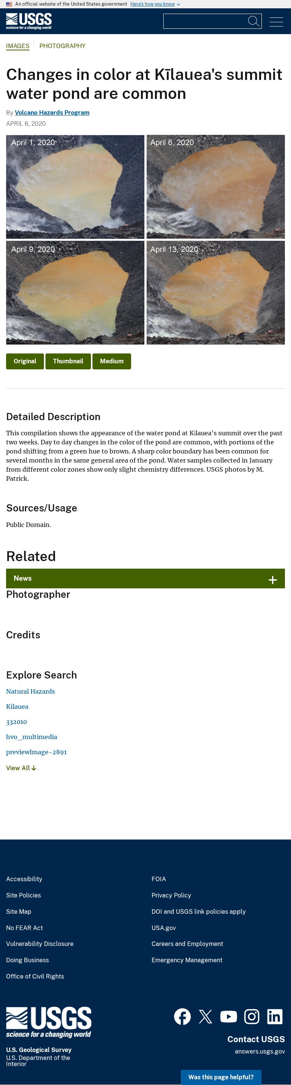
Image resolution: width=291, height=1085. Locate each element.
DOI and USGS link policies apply (199, 911)
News (23, 578)
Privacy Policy (171, 895)
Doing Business (27, 960)
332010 (16, 721)
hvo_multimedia (31, 737)
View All (18, 768)
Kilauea (17, 706)
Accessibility (24, 879)
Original (25, 361)
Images (18, 46)
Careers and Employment (187, 944)
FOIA (159, 879)
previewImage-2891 (36, 752)
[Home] (29, 27)
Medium (112, 361)
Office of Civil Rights (35, 976)
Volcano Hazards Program (52, 112)
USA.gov (164, 928)
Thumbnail (68, 361)
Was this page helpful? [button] (221, 1077)
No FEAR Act (24, 928)
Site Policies (23, 895)
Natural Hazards (30, 691)
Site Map (18, 911)
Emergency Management (187, 960)
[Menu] (276, 22)
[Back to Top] (263, 1057)
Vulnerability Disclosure (40, 944)
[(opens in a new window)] (182, 1016)
